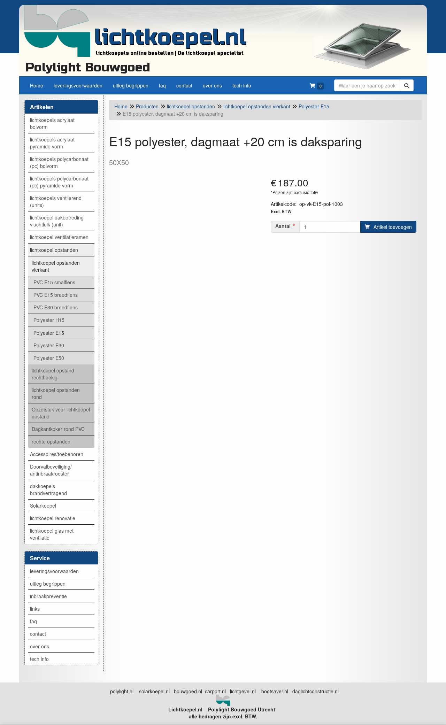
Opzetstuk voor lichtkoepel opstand (61, 413)
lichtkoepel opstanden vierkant (56, 266)
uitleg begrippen (48, 583)
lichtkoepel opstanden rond (56, 393)
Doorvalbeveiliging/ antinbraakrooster (51, 470)
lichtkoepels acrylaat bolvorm (52, 123)
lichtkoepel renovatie (52, 518)
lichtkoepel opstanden (54, 249)
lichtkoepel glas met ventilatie (52, 534)
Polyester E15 (48, 332)
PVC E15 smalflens (54, 282)
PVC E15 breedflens (55, 294)
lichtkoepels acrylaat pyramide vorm (52, 143)
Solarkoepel (43, 505)
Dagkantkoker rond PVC (58, 428)
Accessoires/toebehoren (56, 453)
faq (33, 621)
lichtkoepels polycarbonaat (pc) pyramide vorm (59, 182)
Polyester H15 (48, 319)
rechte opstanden (51, 441)
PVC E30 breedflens (55, 307)
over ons (39, 646)
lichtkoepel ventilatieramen (59, 236)
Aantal (283, 225)
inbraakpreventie (48, 596)
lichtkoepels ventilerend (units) (56, 201)
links (35, 608)
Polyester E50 (48, 357)
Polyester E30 (48, 345)
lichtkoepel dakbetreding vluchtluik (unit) (57, 221)
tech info (39, 658)
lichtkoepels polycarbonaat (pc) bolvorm (59, 162)
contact (38, 633)
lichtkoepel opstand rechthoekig (53, 374)
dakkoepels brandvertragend (48, 489)
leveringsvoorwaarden (54, 571)
